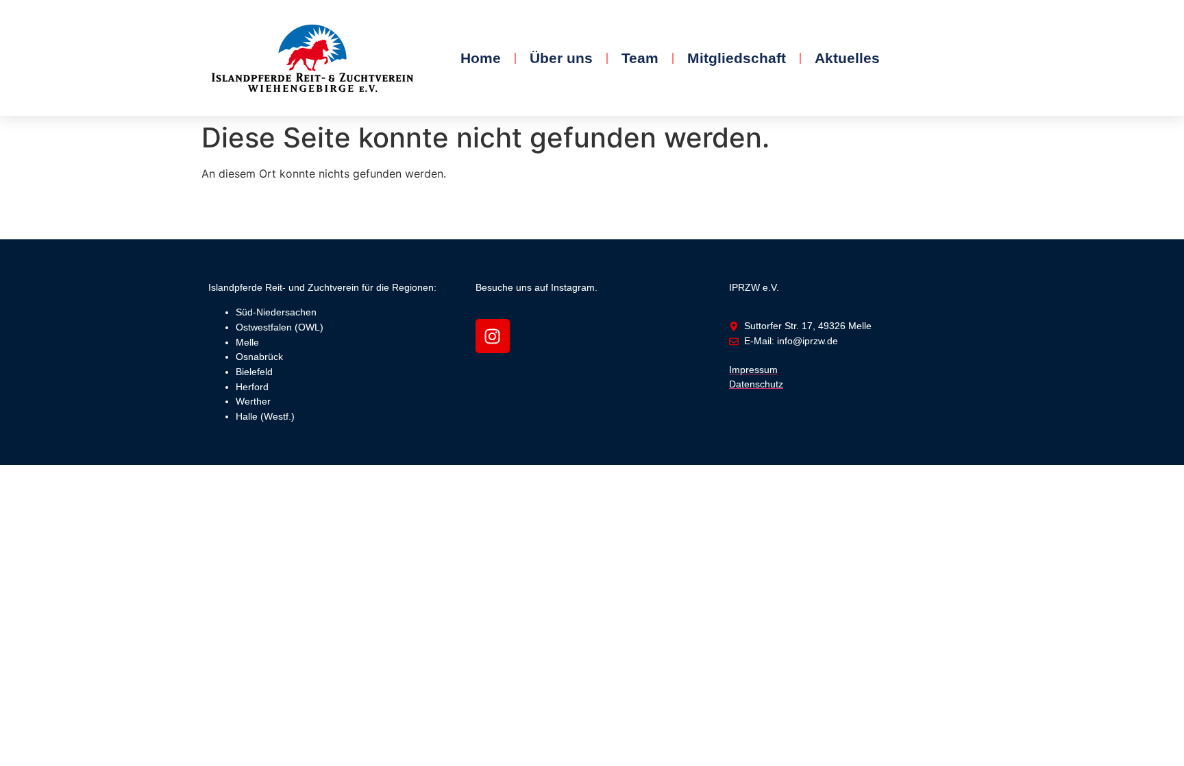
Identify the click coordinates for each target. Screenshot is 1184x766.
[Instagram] (493, 336)
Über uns (561, 58)
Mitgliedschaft (736, 58)
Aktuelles (847, 58)
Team (639, 58)
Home (480, 58)
